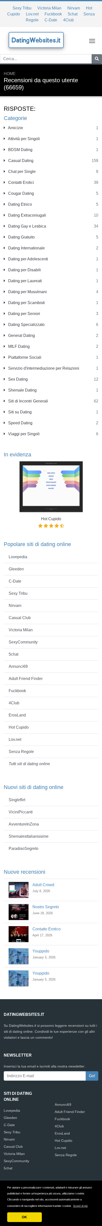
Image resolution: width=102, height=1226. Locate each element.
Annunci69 (18, 666)
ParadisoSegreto (23, 848)
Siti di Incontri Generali (27, 401)
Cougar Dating (20, 193)
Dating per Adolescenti (27, 259)
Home (10, 74)
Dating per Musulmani (27, 292)
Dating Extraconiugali (26, 215)
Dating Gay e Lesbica (26, 226)
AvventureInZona (24, 824)
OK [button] (24, 1217)
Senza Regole (21, 752)
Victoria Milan (49, 8)
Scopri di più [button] (80, 1205)
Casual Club (20, 618)
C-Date (51, 20)
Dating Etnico (19, 204)
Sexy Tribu (22, 8)
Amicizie (15, 128)
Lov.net (32, 14)
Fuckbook (53, 14)
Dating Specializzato (26, 324)
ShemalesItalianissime (29, 836)
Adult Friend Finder (26, 678)
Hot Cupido (19, 727)
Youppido (40, 951)
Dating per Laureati (24, 281)
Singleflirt (17, 800)
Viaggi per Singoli (23, 434)
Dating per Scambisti (26, 303)
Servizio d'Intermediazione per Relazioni (43, 368)
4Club (68, 20)
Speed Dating (19, 423)
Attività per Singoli (23, 139)
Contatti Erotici (20, 182)
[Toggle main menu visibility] (92, 40)
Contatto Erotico (46, 929)
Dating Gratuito (21, 237)
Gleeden (16, 569)
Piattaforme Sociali (24, 357)
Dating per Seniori (23, 314)
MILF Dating (18, 346)
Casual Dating (20, 160)
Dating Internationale (26, 248)
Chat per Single (21, 171)
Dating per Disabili (24, 270)
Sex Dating (17, 379)
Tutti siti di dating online (29, 764)
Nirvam (73, 8)
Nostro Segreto (45, 907)
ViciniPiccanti (21, 812)
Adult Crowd (43, 885)
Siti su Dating (19, 412)
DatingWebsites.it (36, 40)
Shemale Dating (22, 390)
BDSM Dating (19, 150)
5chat (72, 14)
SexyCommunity (23, 642)
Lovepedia (18, 557)
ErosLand (17, 715)
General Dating (21, 335)
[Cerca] (97, 59)
